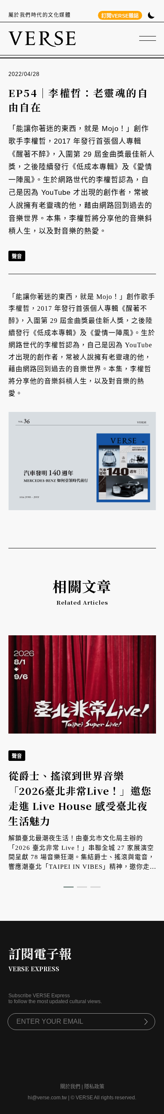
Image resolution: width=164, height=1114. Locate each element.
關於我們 (70, 1087)
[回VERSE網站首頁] (42, 39)
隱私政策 (94, 1087)
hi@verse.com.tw (47, 1098)
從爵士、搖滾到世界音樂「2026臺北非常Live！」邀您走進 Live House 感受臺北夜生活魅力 (79, 798)
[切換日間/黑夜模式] (151, 16)
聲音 (17, 256)
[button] (68, 887)
